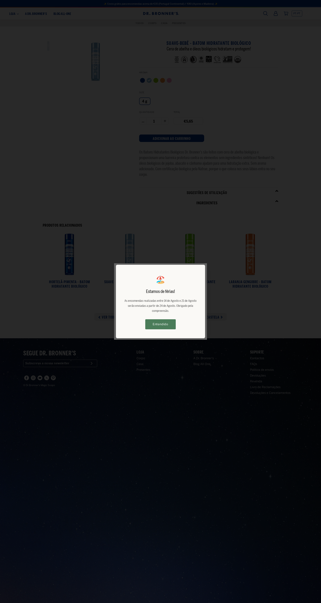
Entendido (160, 324)
